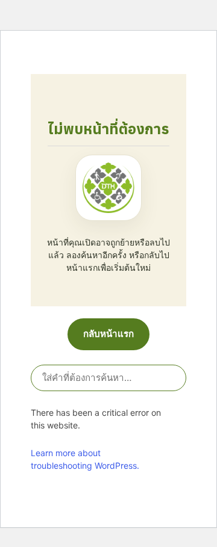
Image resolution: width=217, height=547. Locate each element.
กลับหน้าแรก (108, 333)
